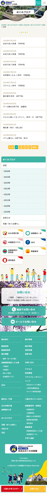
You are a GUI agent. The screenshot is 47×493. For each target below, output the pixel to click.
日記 (20, 25)
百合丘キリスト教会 (33, 384)
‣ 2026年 (6, 171)
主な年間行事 (13, 233)
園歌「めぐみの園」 (10, 358)
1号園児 (6, 366)
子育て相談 (29, 438)
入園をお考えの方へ (11, 488)
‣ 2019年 (6, 211)
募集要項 (34, 251)
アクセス (28, 369)
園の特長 (28, 339)
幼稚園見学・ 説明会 (13, 251)
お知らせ (6, 217)
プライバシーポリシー (34, 377)
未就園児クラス (14, 242)
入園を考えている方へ (34, 399)
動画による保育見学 (33, 416)
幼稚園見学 (30, 409)
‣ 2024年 (6, 182)
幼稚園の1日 (6, 409)
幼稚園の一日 (36, 233)
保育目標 (28, 350)
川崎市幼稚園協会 (32, 388)
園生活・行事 (6, 399)
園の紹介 (4, 339)
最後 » (35, 147)
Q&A (33, 242)
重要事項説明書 (32, 420)
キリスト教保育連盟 (33, 391)
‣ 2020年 (6, 206)
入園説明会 (30, 413)
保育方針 (28, 354)
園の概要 (4, 354)
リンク (27, 381)
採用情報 (28, 373)
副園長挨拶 (5, 350)
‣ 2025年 (6, 177)
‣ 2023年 (6, 188)
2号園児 (6, 369)
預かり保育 (7, 373)
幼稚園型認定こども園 (10, 362)
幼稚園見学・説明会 (33, 405)
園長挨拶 (4, 346)
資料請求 (11, 260)
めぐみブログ (12, 25)
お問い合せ (34, 488)
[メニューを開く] (44, 3)
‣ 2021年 (6, 200)
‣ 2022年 (6, 194)
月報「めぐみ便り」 (11, 223)
